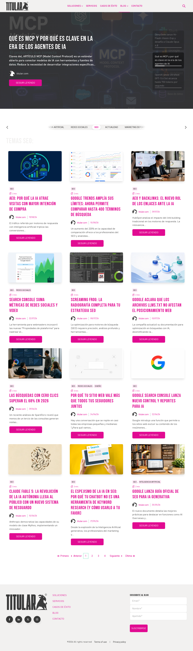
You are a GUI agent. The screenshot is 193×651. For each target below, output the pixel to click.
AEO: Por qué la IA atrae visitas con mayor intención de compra (32, 204)
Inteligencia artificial (52, 127)
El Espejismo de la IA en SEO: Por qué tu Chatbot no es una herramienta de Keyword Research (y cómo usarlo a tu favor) (95, 502)
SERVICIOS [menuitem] (91, 6)
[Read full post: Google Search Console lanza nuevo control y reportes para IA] (158, 363)
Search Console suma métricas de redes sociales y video (33, 305)
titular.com (21, 217)
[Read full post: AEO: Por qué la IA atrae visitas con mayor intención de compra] (35, 166)
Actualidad (111, 127)
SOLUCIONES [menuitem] (74, 6)
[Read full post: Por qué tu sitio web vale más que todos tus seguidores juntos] (96, 363)
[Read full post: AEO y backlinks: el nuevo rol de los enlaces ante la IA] (158, 166)
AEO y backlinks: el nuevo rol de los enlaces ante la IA (156, 201)
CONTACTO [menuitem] (136, 6)
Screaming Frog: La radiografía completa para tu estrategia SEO (95, 305)
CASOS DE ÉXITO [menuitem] (108, 6)
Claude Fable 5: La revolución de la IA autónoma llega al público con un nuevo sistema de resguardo (34, 499)
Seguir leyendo (25, 87)
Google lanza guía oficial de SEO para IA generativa (155, 494)
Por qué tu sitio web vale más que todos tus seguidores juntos (95, 401)
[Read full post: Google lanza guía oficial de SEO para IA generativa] (158, 459)
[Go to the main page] (17, 6)
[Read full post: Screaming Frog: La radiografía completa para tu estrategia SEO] (96, 267)
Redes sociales (79, 127)
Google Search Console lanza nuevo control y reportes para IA (156, 401)
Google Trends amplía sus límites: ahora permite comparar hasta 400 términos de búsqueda (96, 206)
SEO (96, 127)
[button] (10, 127)
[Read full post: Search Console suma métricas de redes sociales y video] (35, 267)
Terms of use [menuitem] (100, 642)
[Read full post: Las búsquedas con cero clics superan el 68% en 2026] (35, 363)
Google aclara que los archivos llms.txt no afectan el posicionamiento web (157, 305)
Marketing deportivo (136, 127)
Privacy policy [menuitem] (119, 642)
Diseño (98, 386)
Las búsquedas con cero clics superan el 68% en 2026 (34, 398)
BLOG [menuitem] (123, 6)
